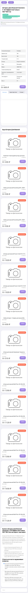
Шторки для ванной (7, 17)
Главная (4, 2)
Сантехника (5, 14)
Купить (22, 86)
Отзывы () (23, 157)
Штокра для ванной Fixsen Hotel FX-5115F (14, 286)
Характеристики (13, 92)
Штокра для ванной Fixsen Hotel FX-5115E (14, 254)
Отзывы (21, 92)
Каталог (11, 2)
